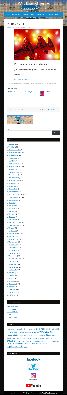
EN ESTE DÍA (21, 335)
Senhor (45, 343)
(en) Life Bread (13, 247)
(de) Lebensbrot (13, 245)
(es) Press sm (11, 281)
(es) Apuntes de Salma (14, 150)
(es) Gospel (12, 231)
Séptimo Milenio (33, 3)
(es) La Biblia (11, 203)
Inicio (7, 14)
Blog (32, 14)
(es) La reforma (11, 208)
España (28, 335)
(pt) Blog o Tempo (14, 172)
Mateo (27, 341)
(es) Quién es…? (12, 284)
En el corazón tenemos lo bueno (35, 83)
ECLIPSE (10, 314)
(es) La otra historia (15, 197)
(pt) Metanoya (13, 219)
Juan (51, 338)
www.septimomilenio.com (22, 79)
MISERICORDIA (33, 341)
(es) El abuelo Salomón (14, 180)
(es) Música (10, 228)
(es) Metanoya (11, 217)
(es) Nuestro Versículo (13, 233)
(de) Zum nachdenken (15, 259)
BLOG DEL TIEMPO (40, 329)
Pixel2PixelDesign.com (49, 393)
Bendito (23, 329)
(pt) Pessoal (12, 275)
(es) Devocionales (12, 175)
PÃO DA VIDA (24, 343)
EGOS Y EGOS (11, 309)
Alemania (9, 329)
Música (39, 341)
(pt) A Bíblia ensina (14, 164)
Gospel (54, 335)
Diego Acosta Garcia (25, 27)
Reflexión (31, 343)
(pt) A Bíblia (12, 161)
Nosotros (25, 14)
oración (43, 341)
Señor (25, 347)
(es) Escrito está (11, 186)
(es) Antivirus (11, 147)
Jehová (36, 338)
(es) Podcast (10, 278)
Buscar (9, 129)
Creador (22, 332)
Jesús (47, 338)
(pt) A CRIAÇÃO (11, 295)
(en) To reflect (13, 261)
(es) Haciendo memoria (14, 194)
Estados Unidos (42, 335)
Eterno (48, 335)
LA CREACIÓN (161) (15, 109)
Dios (15, 335)
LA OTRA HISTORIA (21, 341)
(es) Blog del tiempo (13, 166)
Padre (49, 341)
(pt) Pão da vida (13, 253)
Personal (46, 83)
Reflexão (36, 343)
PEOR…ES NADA (12, 312)
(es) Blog (11, 169)
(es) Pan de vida (12, 242)
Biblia (57, 14)
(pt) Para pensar (14, 267)
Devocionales (16, 14)
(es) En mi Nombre (14, 158)
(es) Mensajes (11, 214)
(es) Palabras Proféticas (14, 239)
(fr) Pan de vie (13, 250)
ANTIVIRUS (17, 329)
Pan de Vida (10, 343)
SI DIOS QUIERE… (13, 317)
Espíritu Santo (33, 335)
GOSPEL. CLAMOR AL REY (49, 109)
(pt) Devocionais (14, 178)
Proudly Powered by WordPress (20, 393)
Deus (29, 332)
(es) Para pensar (12, 256)
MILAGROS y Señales (29, 92)
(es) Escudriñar (11, 189)
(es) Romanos (11, 286)
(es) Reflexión (13, 264)
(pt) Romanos (13, 289)
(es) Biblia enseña (12, 155)
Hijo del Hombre (25, 338)
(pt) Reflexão (13, 270)
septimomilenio (52, 83)
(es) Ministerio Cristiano (14, 222)
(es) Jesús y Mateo (12, 200)
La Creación (40, 14)
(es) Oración (10, 236)
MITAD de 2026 (12, 92)
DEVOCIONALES (40, 332)
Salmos (40, 343)
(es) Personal (21, 83)
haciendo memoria (13, 338)
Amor (12, 329)
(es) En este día (11, 183)
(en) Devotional (11, 144)
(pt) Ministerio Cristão (15, 225)
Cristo (26, 332)
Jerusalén (41, 338)
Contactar (50, 14)
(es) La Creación (12, 205)
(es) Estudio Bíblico (13, 191)
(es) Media (10, 211)
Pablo (46, 341)
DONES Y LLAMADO (13, 306)
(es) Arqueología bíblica (14, 152)
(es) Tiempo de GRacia (14, 292)
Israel (32, 338)
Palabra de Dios (55, 341)
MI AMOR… (48, 92)
